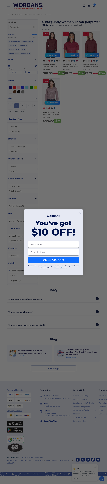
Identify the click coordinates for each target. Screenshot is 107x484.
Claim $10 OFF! (53, 260)
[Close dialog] (79, 212)
